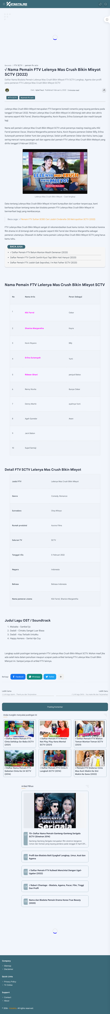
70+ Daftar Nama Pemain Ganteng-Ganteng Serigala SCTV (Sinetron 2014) (54, 835)
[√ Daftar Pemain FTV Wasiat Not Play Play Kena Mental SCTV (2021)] (54, 729)
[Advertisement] (55, 37)
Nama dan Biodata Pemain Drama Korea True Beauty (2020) (55, 901)
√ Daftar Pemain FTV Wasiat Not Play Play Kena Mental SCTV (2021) (53, 741)
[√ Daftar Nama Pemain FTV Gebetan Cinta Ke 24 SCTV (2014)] (19, 758)
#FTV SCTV (12, 98)
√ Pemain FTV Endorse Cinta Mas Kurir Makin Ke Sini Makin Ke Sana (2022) (89, 771)
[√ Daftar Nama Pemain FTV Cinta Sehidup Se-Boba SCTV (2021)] (19, 729)
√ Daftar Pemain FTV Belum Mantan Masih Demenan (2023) (39, 252)
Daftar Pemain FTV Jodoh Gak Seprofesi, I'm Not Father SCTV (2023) (43, 262)
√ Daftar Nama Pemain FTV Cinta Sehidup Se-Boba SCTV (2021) (19, 741)
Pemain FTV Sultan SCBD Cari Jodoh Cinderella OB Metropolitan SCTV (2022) (58, 219)
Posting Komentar (55, 707)
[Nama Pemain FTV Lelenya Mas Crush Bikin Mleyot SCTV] (55, 171)
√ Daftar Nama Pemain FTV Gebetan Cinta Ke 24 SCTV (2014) (18, 771)
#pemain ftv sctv (27, 98)
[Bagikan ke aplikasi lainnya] (61, 677)
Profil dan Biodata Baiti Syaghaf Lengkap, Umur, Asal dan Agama (57, 857)
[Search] (106, 4)
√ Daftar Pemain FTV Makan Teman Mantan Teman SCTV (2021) (89, 741)
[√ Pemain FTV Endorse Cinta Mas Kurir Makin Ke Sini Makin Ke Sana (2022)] (89, 758)
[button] (100, 4)
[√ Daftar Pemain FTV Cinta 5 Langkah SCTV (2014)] (54, 758)
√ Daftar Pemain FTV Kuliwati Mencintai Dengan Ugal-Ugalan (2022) (55, 872)
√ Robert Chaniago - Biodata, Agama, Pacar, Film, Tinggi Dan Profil (56, 887)
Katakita (12, 1008)
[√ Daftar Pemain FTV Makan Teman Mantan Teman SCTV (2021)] (89, 729)
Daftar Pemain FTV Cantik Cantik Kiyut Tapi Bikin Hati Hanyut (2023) (43, 257)
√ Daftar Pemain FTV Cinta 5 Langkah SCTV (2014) (53, 769)
